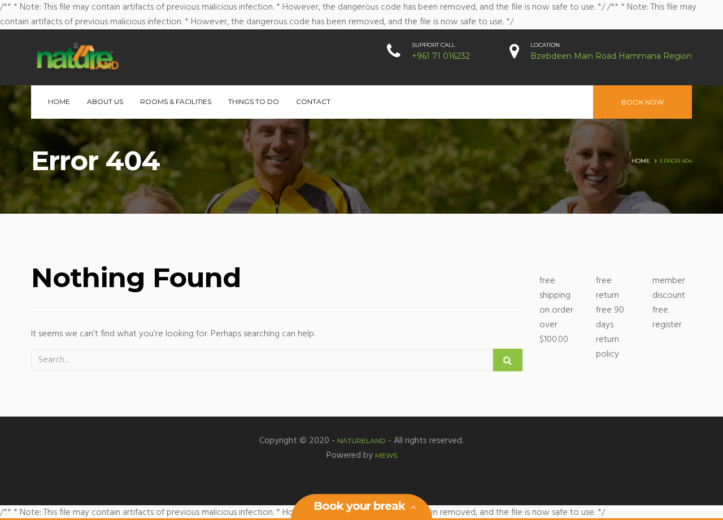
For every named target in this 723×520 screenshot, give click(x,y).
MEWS (386, 455)
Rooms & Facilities (175, 101)
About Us (105, 101)
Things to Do (253, 101)
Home (59, 101)
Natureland (361, 440)
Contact (313, 101)
